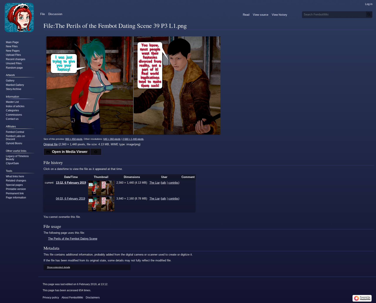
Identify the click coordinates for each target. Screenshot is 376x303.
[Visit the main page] (19, 17)
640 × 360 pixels (112, 139)
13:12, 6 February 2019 (71, 182)
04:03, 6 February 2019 (70, 198)
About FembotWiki (72, 297)
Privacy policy (51, 297)
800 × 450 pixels (73, 139)
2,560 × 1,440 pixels (133, 139)
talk (163, 182)
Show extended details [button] (58, 267)
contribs (173, 182)
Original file (51, 144)
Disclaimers (93, 297)
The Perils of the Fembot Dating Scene (72, 238)
